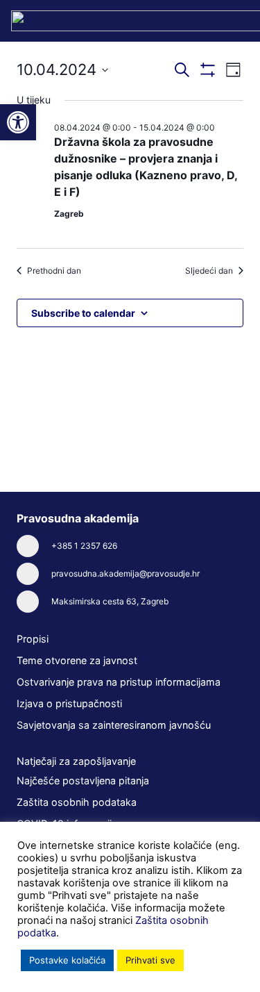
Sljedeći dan (209, 270)
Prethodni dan (54, 270)
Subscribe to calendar (83, 313)
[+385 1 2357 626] (34, 546)
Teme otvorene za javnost (77, 660)
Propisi (33, 639)
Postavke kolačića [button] (67, 960)
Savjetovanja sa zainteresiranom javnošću (114, 725)
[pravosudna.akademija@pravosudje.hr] (34, 574)
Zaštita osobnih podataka (77, 802)
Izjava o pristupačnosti (69, 703)
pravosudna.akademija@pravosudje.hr (125, 573)
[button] (18, 122)
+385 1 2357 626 (84, 545)
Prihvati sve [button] (150, 960)
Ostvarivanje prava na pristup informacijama (118, 682)
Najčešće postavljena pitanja (83, 780)
